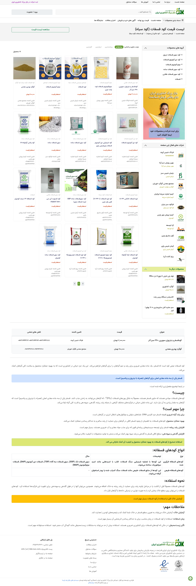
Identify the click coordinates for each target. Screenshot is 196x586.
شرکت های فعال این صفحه (172, 145)
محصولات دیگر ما (176, 269)
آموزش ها (144, 2)
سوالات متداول (131, 2)
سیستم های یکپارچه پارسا (70, 580)
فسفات (178, 79)
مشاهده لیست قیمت (40, 29)
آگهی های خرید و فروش (127, 20)
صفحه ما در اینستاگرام (44, 553)
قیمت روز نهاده (143, 20)
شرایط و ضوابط (90, 553)
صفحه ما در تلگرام (45, 558)
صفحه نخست (179, 2)
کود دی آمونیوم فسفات (172, 59)
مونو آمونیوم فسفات (173, 64)
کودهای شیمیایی (167, 33)
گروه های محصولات (175, 48)
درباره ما (167, 2)
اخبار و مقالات (110, 20)
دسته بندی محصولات (173, 20)
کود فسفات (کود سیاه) (136, 33)
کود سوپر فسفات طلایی (172, 74)
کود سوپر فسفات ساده (172, 69)
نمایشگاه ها (98, 20)
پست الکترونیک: (36, 549)
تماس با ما (156, 2)
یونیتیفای (91, 582)
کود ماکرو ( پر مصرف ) (153, 33)
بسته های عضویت (89, 558)
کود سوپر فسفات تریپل (172, 55)
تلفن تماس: (42, 544)
